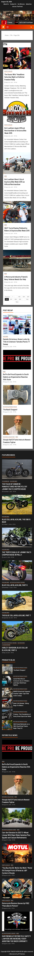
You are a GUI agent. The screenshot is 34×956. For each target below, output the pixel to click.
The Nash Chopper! (10, 409)
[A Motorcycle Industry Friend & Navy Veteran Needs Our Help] (17, 261)
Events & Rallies (8, 71)
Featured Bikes (13, 481)
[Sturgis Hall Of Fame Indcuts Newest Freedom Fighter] (17, 425)
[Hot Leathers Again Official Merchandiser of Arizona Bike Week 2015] (17, 112)
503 (19, 296)
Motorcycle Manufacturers (9, 829)
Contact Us (13, 4)
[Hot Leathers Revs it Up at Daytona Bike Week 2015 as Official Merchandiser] (17, 163)
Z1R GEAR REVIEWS (6, 644)
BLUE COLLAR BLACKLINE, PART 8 (14, 585)
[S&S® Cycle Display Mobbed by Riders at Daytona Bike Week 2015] (17, 212)
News (5, 176)
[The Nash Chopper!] (17, 395)
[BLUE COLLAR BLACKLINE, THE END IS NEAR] (17, 504)
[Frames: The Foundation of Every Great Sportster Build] (7, 714)
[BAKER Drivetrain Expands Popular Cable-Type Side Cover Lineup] (7, 692)
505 (28, 296)
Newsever (13, 954)
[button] (7, 27)
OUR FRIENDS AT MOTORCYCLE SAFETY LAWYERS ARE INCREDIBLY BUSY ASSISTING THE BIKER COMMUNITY (16, 938)
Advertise (28, 4)
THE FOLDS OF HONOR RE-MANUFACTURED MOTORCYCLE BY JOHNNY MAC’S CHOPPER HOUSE (14, 486)
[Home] (3, 27)
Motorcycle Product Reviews (17, 582)
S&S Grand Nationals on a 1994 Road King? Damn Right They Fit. (21, 726)
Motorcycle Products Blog (10, 406)
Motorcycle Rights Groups (9, 933)
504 (24, 296)
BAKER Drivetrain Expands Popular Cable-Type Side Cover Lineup (21, 693)
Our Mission (21, 4)
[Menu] (7, 27)
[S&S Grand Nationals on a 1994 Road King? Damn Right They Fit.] (7, 725)
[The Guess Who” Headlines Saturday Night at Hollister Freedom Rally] (17, 58)
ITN (16, 82)
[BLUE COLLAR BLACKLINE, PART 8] (17, 570)
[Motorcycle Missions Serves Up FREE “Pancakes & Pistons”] (17, 888)
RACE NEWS (5, 336)
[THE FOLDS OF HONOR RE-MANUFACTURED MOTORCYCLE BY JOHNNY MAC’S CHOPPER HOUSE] (17, 469)
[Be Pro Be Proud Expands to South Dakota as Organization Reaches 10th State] (17, 359)
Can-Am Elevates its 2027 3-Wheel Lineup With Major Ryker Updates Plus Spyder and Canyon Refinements (16, 835)
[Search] (31, 27)
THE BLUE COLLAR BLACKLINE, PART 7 (16, 615)
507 (11, 299)
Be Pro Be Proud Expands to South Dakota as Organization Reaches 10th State (16, 377)
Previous (7, 296)
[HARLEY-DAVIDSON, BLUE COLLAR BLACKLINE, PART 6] (17, 631)
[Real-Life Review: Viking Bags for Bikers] (7, 703)
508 (15, 299)
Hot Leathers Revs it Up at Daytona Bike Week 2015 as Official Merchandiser (14, 181)
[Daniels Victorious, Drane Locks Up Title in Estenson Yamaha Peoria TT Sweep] (17, 324)
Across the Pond (17, 6)
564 (27, 299)
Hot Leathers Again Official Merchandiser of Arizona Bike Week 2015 (15, 130)
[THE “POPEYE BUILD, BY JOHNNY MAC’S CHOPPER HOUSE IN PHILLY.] (17, 537)
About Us (6, 4)
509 (20, 299)
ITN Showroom (5, 481)
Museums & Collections (9, 436)
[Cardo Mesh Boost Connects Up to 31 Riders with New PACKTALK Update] (7, 681)
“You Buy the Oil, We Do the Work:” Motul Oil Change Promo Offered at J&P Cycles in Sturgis (17, 870)
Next (17, 302)
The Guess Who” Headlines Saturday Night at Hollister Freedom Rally (14, 77)
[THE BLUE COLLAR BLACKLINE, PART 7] (17, 600)
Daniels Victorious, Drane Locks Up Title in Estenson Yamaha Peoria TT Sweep (16, 341)
